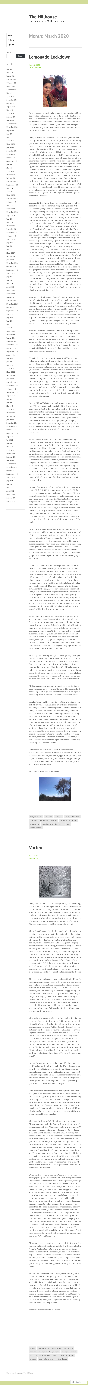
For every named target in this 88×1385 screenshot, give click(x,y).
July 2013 (9, 399)
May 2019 (9, 205)
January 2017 (10, 260)
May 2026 (9, 73)
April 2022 (10, 141)
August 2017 (10, 239)
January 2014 (10, 379)
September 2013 (12, 392)
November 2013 (12, 386)
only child (54, 820)
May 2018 (9, 222)
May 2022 (9, 137)
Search (8, 52)
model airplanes (44, 1355)
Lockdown (33, 820)
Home (10, 35)
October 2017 (11, 236)
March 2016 (10, 290)
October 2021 (11, 158)
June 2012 (9, 443)
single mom (73, 820)
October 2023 (11, 103)
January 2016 (10, 297)
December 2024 (11, 90)
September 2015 (12, 311)
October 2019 (11, 202)
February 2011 (11, 498)
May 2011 (9, 488)
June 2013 (9, 403)
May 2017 (9, 250)
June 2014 (9, 362)
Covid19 (67, 817)
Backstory (11, 40)
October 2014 (11, 348)
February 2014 (11, 375)
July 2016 (9, 277)
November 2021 (12, 154)
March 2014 (10, 372)
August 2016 (10, 273)
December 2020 (11, 182)
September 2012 (12, 433)
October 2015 (11, 307)
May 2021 (9, 168)
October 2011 (11, 471)
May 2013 (9, 406)
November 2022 (12, 127)
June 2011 (9, 484)
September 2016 (12, 270)
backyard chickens (36, 817)
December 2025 (11, 80)
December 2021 (11, 151)
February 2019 (11, 209)
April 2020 (10, 192)
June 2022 (9, 134)
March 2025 (10, 86)
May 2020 (9, 188)
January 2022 (10, 148)
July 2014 (9, 358)
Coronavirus (48, 817)
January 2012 (10, 460)
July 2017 (9, 243)
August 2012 (10, 437)
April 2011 (10, 491)
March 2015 (10, 331)
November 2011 (12, 467)
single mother (34, 824)
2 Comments (33, 858)
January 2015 (10, 338)
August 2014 (10, 355)
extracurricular (35, 1352)
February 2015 (11, 335)
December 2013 (11, 382)
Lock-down (76, 817)
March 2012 (10, 454)
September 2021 (12, 161)
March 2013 (10, 413)
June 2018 (9, 219)
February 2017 (11, 256)
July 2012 (9, 440)
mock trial (33, 1355)
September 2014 (12, 352)
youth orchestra (61, 1359)
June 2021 (9, 165)
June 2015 (9, 321)
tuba (68, 824)
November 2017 (12, 233)
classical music (57, 1348)
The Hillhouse (43, 17)
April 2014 (10, 369)
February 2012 (11, 457)
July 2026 (9, 69)
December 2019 (11, 199)
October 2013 (11, 389)
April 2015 (10, 328)
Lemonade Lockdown (49, 57)
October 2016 (11, 267)
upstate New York (36, 828)
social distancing (47, 824)
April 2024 (10, 97)
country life (58, 817)
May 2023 (9, 110)
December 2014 (11, 341)
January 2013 (10, 420)
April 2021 (10, 171)
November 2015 (12, 304)
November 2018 (12, 212)
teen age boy (59, 824)
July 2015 (9, 318)
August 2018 (10, 216)
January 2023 (10, 120)
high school (46, 1352)
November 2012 (12, 426)
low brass (73, 1352)
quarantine (63, 820)
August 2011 (10, 477)
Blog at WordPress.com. (14, 1373)
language (65, 1352)
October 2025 (11, 83)
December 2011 (11, 464)
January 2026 (10, 76)
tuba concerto (49, 1359)
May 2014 (9, 365)
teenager (33, 1359)
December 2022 (11, 124)
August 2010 (10, 501)
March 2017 (10, 253)
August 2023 (10, 107)
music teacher (44, 820)
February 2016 (11, 294)
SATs (62, 1355)
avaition (32, 1348)
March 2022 (10, 144)
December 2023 (11, 100)
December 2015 (11, 301)
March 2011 (10, 494)
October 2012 (11, 430)
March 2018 (10, 226)
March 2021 (10, 175)
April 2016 (10, 287)
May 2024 (9, 93)
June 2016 (9, 280)
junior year (55, 1352)
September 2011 (12, 474)
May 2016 (9, 284)
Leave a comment (35, 67)
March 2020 (10, 195)
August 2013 (10, 396)
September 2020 (12, 185)
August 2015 (10, 314)
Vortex (35, 847)
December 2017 (11, 229)
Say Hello (11, 45)
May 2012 (9, 447)
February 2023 (11, 117)
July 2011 (9, 481)
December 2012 (11, 423)
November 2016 (12, 263)
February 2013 (11, 416)
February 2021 (11, 178)
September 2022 (12, 131)
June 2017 (9, 246)
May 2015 (9, 324)
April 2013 (10, 409)
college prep (68, 1348)
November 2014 (12, 345)
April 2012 (10, 450)
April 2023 (10, 114)
